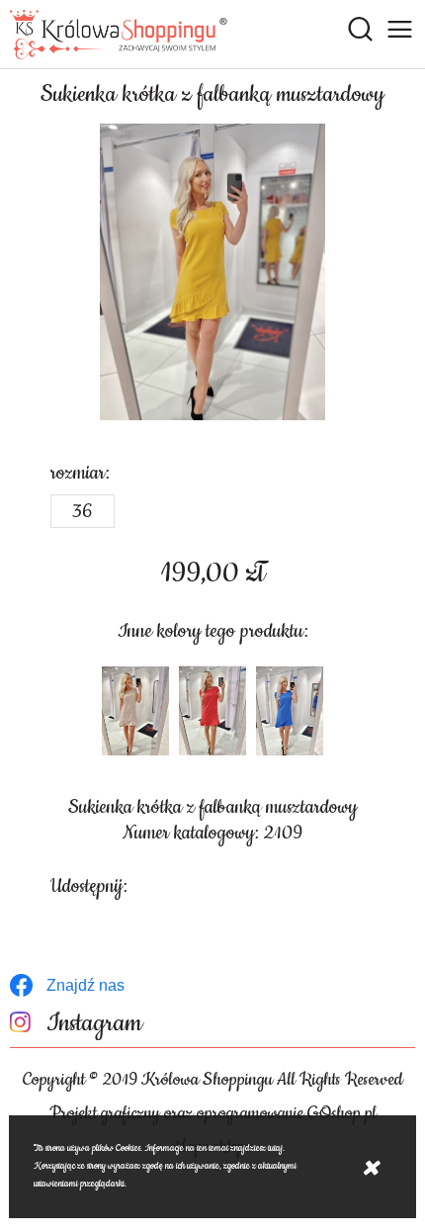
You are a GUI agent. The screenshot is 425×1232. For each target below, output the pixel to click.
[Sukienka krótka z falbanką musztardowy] (212, 272)
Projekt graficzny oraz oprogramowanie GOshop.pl (213, 1113)
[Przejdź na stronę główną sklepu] (118, 34)
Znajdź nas (85, 985)
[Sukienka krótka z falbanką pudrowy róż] (135, 710)
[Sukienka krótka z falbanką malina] (212, 710)
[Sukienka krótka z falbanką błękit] (289, 710)
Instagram (94, 1024)
